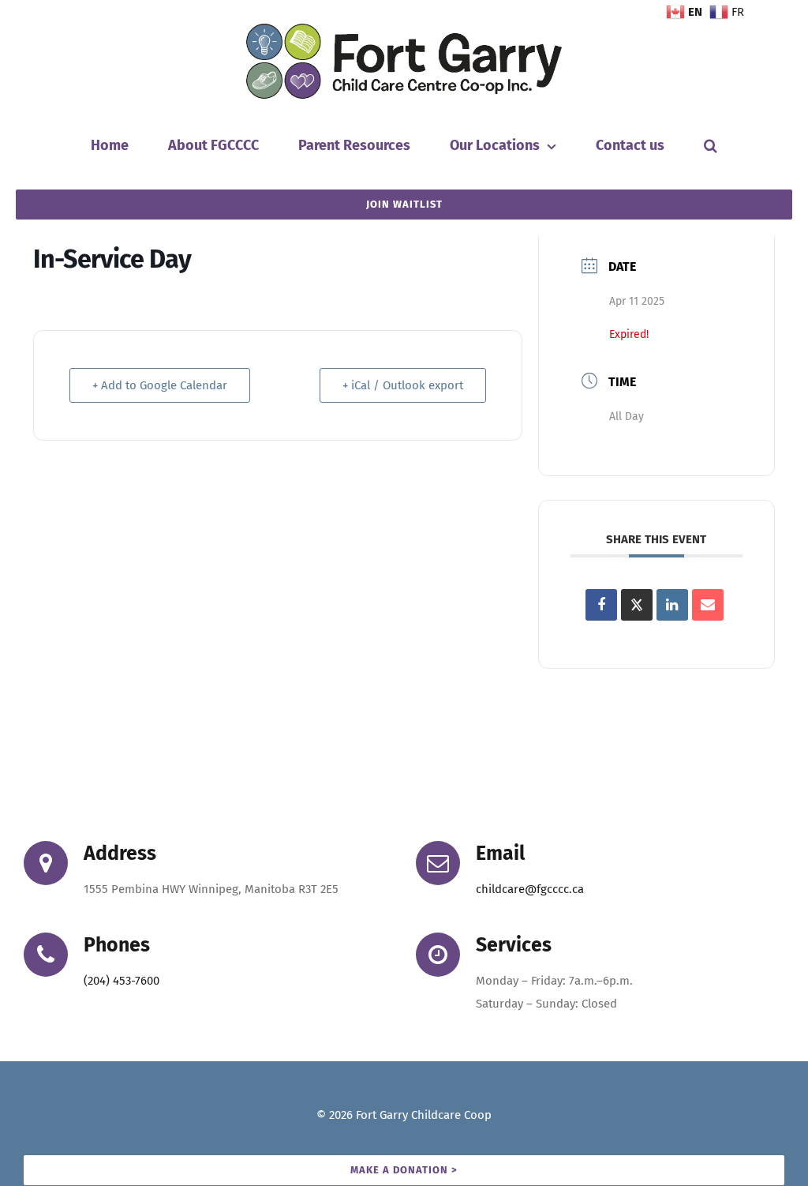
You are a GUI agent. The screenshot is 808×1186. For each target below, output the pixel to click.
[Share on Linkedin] (672, 605)
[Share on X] (637, 605)
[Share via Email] (708, 605)
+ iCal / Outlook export (402, 385)
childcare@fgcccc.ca (530, 889)
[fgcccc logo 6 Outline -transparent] (404, 29)
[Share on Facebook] (601, 605)
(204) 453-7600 (121, 981)
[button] (710, 146)
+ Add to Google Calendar (159, 385)
